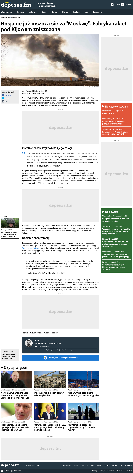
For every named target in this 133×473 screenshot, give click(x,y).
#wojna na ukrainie (51, 333)
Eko (86, 12)
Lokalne (20, 12)
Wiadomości (6, 12)
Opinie (54, 12)
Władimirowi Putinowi (31, 248)
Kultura (76, 12)
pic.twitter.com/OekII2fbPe (43, 269)
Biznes (65, 12)
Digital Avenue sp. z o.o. (69, 350)
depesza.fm (5, 18)
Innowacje (97, 12)
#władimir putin (36, 333)
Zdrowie (32, 12)
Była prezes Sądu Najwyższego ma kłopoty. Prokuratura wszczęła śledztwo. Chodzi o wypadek (10, 356)
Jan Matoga (40, 343)
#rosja (25, 333)
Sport (44, 12)
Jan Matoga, (26, 91)
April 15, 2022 (59, 273)
